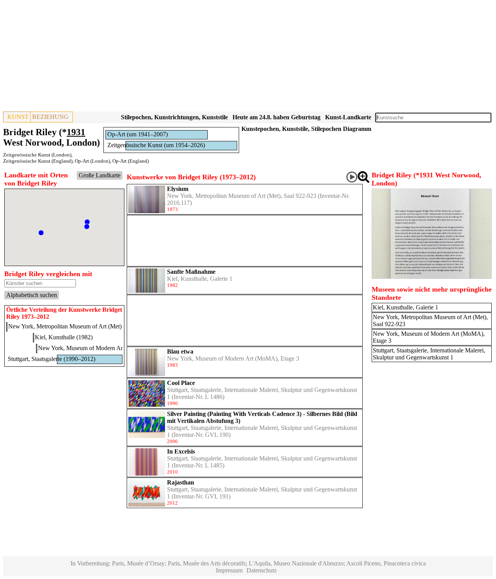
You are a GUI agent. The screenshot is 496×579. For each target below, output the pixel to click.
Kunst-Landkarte (348, 117)
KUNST (18, 116)
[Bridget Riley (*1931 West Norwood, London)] (432, 276)
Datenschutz (261, 570)
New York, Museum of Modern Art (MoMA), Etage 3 (233, 358)
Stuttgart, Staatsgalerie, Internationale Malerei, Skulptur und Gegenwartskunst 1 (429, 354)
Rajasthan (180, 482)
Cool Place (181, 383)
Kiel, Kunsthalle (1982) (64, 337)
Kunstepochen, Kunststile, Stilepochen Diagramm (306, 128)
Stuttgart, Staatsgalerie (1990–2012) (51, 359)
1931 (76, 132)
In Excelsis (181, 451)
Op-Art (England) (130, 161)
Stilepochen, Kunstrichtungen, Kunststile (174, 117)
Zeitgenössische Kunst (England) (37, 161)
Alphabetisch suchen (31, 295)
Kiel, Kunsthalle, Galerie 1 (199, 278)
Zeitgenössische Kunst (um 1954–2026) (156, 145)
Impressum (229, 570)
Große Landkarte (100, 175)
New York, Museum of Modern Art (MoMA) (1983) (102, 348)
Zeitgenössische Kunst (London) (37, 155)
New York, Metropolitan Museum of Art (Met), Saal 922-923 (241, 195)
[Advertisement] (235, 57)
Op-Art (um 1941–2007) (137, 134)
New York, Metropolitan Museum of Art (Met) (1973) (74, 326)
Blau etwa (180, 351)
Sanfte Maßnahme (191, 271)
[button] (87, 222)
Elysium (177, 189)
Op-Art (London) (92, 161)
